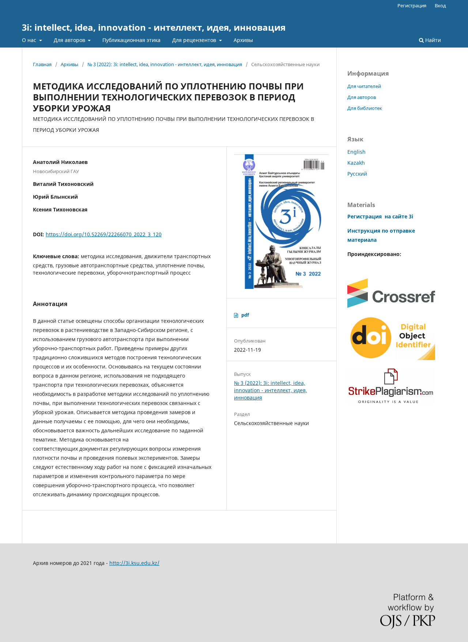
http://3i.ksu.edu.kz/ (134, 562)
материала (362, 239)
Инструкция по (367, 230)
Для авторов (70, 40)
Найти (432, 40)
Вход (440, 5)
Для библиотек (364, 108)
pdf (245, 315)
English (356, 151)
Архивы (243, 40)
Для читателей (364, 86)
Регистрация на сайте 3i (380, 216)
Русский (357, 173)
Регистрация (411, 5)
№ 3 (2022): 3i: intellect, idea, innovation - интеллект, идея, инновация (164, 64)
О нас (30, 40)
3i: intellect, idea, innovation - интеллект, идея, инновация (154, 27)
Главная (42, 64)
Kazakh (356, 162)
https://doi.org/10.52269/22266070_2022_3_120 (104, 234)
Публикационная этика (131, 40)
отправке (401, 230)
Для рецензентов (195, 40)
